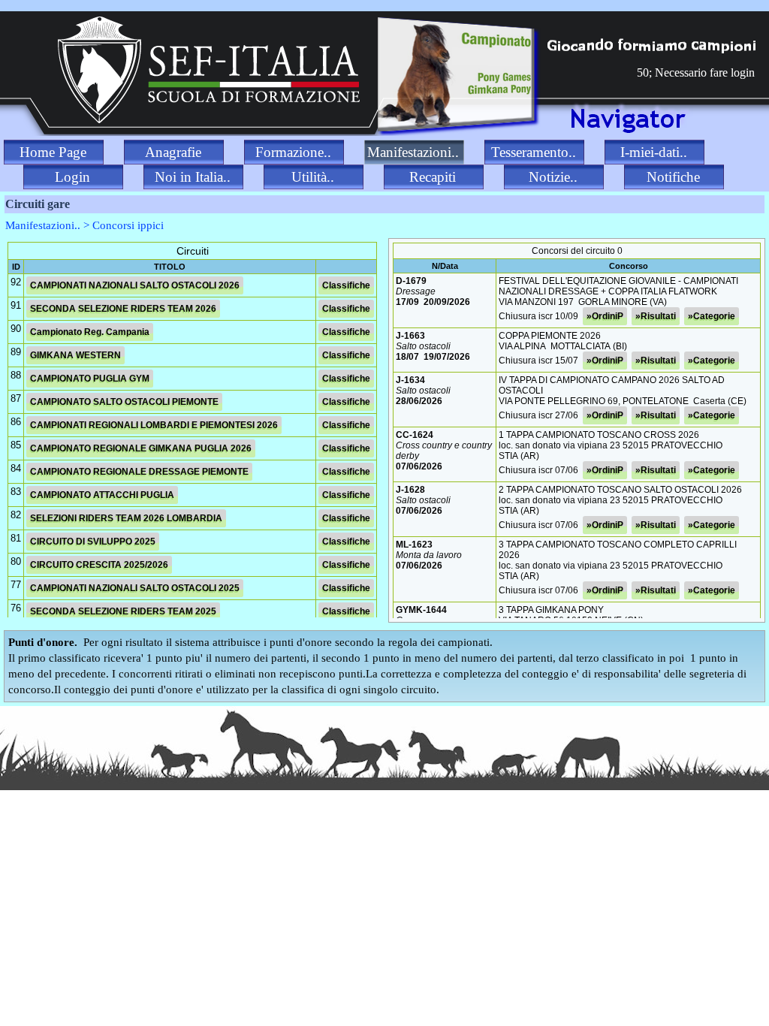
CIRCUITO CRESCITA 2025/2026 (99, 565)
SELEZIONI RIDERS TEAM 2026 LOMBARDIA (126, 518)
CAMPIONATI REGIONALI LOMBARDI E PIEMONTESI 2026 (154, 425)
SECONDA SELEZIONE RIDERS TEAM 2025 (123, 611)
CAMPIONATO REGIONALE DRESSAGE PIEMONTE (139, 471)
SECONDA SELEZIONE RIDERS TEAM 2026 (123, 308)
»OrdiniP (605, 316)
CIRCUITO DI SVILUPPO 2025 (92, 541)
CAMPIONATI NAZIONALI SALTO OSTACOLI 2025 (135, 588)
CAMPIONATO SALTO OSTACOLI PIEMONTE (124, 402)
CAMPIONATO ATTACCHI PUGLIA (102, 495)
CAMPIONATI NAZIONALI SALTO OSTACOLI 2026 (135, 285)
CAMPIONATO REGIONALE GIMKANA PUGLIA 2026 (141, 448)
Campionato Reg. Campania (89, 332)
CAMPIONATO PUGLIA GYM (89, 378)
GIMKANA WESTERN (75, 355)
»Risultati (655, 316)
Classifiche (346, 285)
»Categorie (711, 316)
